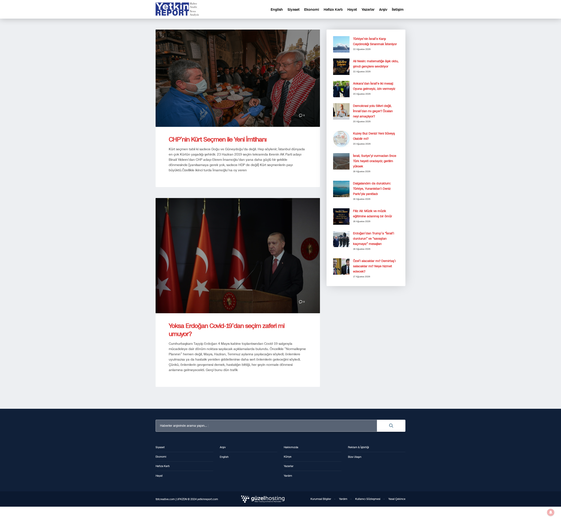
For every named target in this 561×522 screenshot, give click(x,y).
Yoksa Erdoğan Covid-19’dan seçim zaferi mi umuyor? (226, 330)
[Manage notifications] (550, 512)
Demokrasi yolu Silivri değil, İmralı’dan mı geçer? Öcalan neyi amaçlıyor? (373, 111)
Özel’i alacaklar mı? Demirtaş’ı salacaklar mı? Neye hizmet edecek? (374, 266)
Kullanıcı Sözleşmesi (367, 499)
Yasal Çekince (396, 499)
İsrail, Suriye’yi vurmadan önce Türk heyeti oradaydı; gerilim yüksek (374, 161)
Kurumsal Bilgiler (321, 499)
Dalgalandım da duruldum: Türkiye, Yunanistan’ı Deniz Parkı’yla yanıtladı (372, 188)
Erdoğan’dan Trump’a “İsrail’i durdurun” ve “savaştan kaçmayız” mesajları (373, 238)
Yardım (343, 499)
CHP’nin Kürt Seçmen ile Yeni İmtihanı (217, 139)
